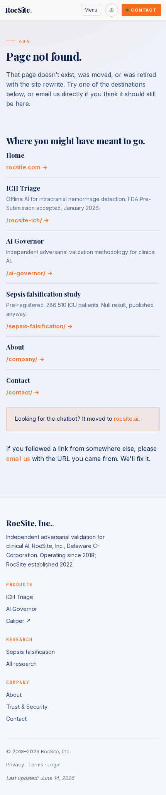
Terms (35, 764)
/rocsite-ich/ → (27, 220)
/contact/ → (22, 392)
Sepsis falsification (30, 651)
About (14, 694)
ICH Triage (19, 597)
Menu (91, 10)
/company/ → (25, 359)
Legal (54, 764)
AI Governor (21, 609)
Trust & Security (26, 706)
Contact (143, 10)
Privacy (15, 764)
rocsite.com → (26, 167)
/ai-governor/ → (29, 273)
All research (21, 663)
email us (18, 458)
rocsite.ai (126, 418)
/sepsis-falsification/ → (39, 326)
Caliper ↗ (18, 621)
